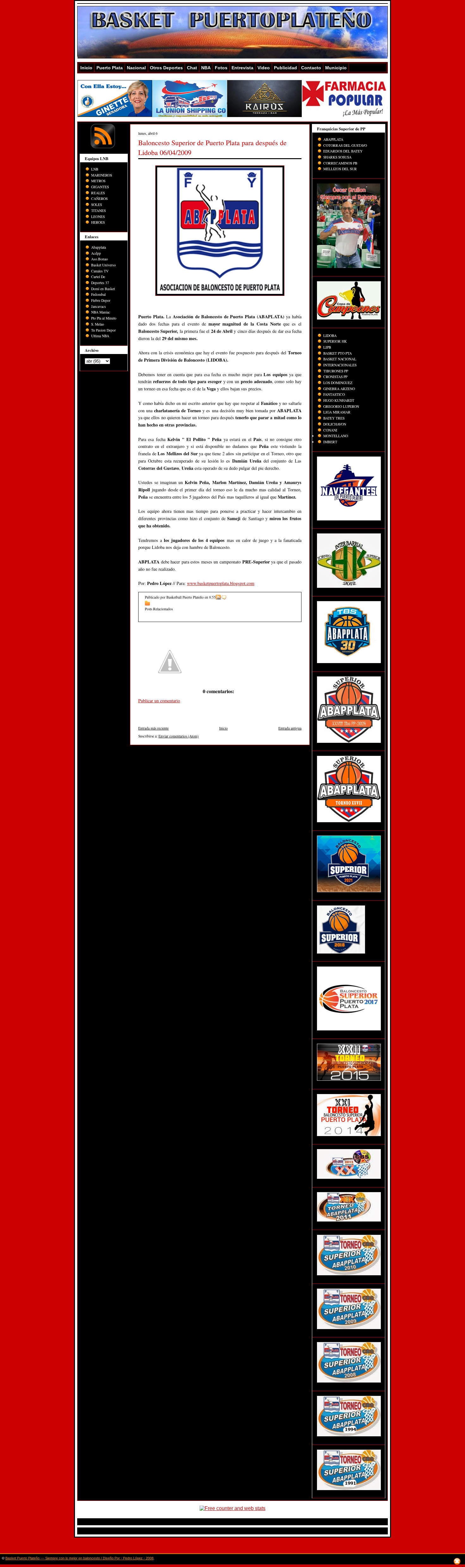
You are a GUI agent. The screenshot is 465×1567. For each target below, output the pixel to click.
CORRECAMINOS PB (340, 163)
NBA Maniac (100, 312)
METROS (98, 180)
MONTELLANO (335, 435)
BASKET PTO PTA (337, 353)
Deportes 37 (100, 282)
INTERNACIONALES (339, 365)
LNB (94, 169)
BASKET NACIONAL (339, 359)
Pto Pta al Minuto (103, 318)
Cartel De (98, 276)
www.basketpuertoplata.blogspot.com (220, 583)
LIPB (327, 347)
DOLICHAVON (334, 424)
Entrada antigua (289, 728)
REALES (98, 192)
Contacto (311, 67)
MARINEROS (101, 175)
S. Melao (97, 324)
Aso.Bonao (99, 259)
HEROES (98, 222)
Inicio (86, 67)
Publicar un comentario (159, 701)
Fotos (221, 67)
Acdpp (96, 253)
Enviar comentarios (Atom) (178, 736)
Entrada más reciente (153, 728)
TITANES (98, 210)
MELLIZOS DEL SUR (340, 168)
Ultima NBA (100, 335)
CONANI (330, 430)
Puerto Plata (109, 67)
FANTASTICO (334, 394)
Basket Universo (103, 265)
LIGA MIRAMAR (336, 412)
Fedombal (98, 294)
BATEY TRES (333, 418)
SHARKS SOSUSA (337, 157)
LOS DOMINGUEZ (337, 382)
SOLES (96, 204)
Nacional (136, 67)
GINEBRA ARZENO (339, 388)
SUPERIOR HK (335, 341)
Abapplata (98, 247)
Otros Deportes (166, 67)
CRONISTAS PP (335, 376)
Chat (192, 67)
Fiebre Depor (100, 300)
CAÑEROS (99, 198)
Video (263, 67)
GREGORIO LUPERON (341, 406)
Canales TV (99, 271)
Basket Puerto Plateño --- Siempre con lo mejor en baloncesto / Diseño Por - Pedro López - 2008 (79, 1558)
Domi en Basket (103, 288)
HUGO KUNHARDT (338, 400)
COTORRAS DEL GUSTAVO (345, 145)
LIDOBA (330, 335)
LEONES (98, 216)
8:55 (212, 597)
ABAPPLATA (333, 139)
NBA (206, 67)
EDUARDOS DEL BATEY (343, 151)
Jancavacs (98, 306)
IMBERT (330, 441)
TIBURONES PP (335, 371)
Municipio (336, 67)
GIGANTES (100, 186)
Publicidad (285, 67)
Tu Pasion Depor (103, 330)
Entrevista (242, 67)
